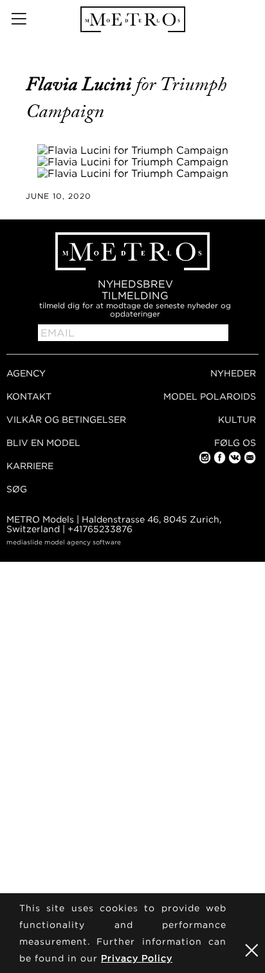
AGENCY (26, 373)
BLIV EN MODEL (43, 442)
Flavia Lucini (81, 84)
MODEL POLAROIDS (209, 396)
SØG (16, 489)
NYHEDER (233, 373)
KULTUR (237, 419)
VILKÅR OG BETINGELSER (66, 419)
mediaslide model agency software (63, 542)
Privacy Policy (136, 958)
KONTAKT (28, 396)
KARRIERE (29, 465)
